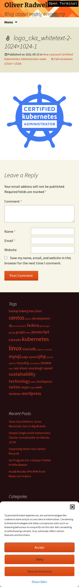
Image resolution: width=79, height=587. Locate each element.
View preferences (39, 571)
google (20, 332)
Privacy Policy (39, 581)
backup (14, 311)
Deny (39, 559)
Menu (8, 22)
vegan (25, 387)
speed (48, 368)
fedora (33, 325)
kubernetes (35, 339)
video (32, 387)
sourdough (35, 368)
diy (11, 326)
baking (23, 311)
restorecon (35, 363)
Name (10, 231)
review (46, 362)
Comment (13, 201)
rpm (11, 368)
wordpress (31, 393)
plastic (50, 357)
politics (12, 363)
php (42, 356)
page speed (30, 357)
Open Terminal (63, 4)
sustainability (22, 374)
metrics (40, 349)
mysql (15, 356)
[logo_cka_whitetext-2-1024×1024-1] (39, 116)
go (48, 326)
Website (10, 250)
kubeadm (15, 340)
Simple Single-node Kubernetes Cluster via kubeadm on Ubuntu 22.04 (29, 437)
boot (38, 311)
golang (12, 332)
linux (15, 348)
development (41, 318)
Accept (39, 547)
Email (9, 240)
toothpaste (44, 381)
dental (28, 318)
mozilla (48, 349)
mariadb (29, 349)
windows (15, 394)
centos (16, 317)
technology (19, 381)
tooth (33, 381)
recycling (23, 363)
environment (19, 326)
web (39, 387)
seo (16, 368)
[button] (72, 507)
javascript (40, 331)
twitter (14, 387)
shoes (23, 368)
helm (28, 332)
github (43, 326)
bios (32, 311)
